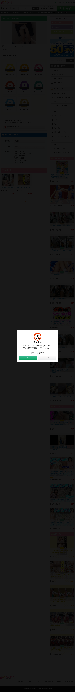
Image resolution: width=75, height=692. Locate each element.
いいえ (47, 358)
